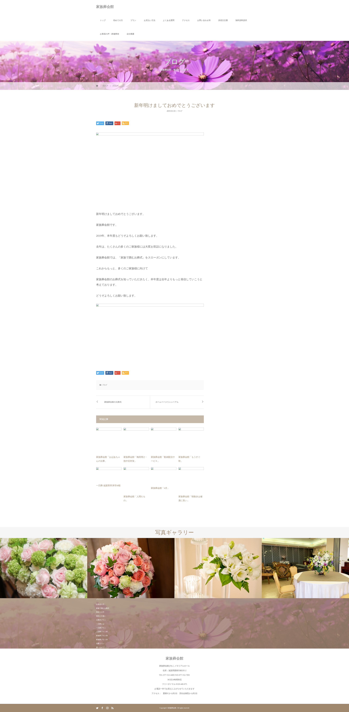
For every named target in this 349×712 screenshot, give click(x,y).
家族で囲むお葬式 (102, 608)
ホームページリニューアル (167, 402)
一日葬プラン (101, 628)
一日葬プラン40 (102, 632)
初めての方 (118, 20)
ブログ (179, 111)
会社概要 (130, 34)
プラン (133, 20)
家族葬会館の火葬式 (112, 402)
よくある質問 (168, 20)
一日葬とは (100, 624)
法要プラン (100, 643)
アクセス (186, 20)
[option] (43, 568)
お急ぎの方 (100, 604)
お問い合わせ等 (204, 20)
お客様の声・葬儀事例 (109, 34)
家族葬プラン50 (102, 640)
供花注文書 (223, 20)
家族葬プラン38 (102, 636)
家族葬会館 (105, 7)
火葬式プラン (101, 620)
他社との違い (101, 616)
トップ (103, 20)
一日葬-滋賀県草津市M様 (108, 485)
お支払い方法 (149, 20)
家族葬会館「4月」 (160, 488)
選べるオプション (102, 647)
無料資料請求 (241, 20)
